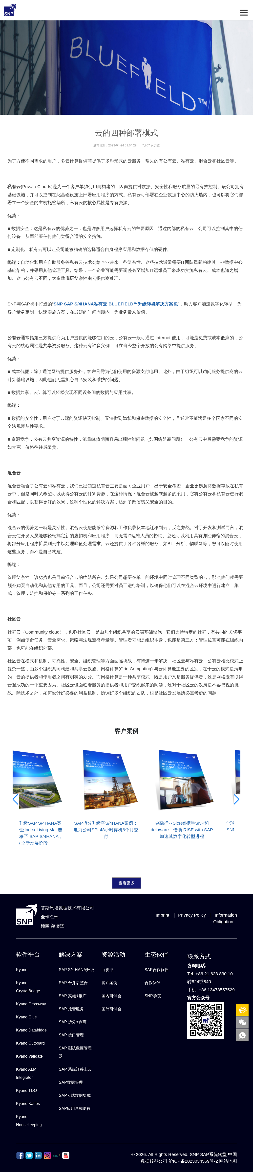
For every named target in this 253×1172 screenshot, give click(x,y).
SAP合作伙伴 (157, 970)
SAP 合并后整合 (73, 983)
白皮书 (107, 970)
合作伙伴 (152, 983)
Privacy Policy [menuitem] (192, 915)
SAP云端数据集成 (75, 1095)
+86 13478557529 (217, 989)
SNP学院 (153, 996)
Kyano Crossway (31, 1004)
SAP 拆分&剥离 (72, 1022)
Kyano (21, 970)
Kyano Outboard (30, 1043)
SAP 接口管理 (71, 1035)
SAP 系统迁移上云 (75, 1069)
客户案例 (109, 983)
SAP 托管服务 (71, 1009)
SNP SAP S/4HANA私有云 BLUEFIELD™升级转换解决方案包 (116, 304)
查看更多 (126, 883)
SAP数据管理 (71, 1082)
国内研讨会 (111, 996)
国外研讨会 (111, 1009)
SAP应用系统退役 (75, 1108)
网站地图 (228, 1161)
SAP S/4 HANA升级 (76, 970)
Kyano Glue (26, 1017)
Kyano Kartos (28, 1103)
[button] (16, 846)
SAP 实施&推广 (72, 996)
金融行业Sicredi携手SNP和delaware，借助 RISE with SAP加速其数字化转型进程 (182, 830)
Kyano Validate (29, 1056)
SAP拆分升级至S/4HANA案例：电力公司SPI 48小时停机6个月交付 (106, 830)
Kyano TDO (26, 1090)
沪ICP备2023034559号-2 (193, 1161)
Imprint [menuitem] (162, 915)
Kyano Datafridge (31, 1030)
